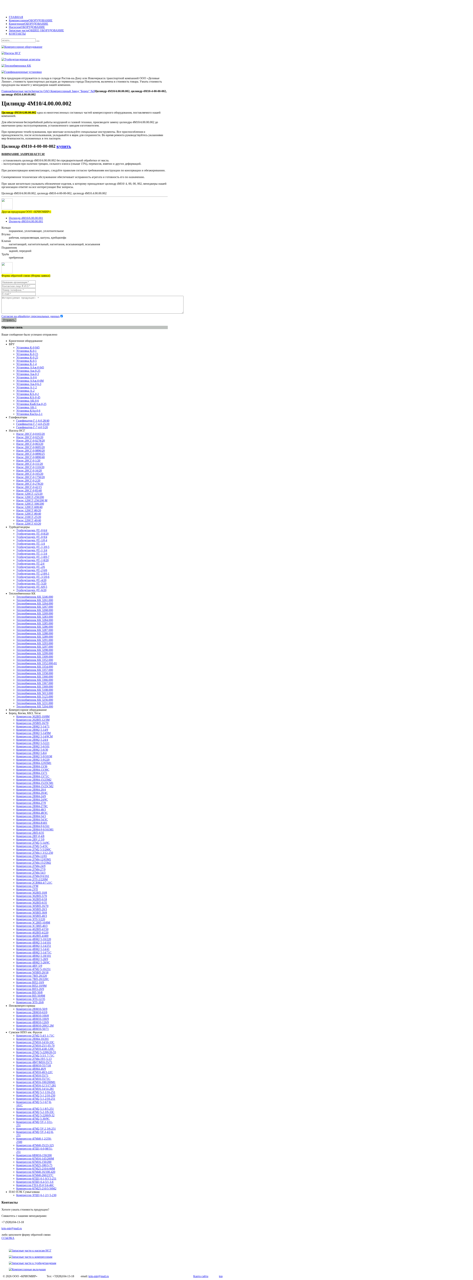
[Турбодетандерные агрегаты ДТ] (112, 59)
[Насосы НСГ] (112, 53)
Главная (6, 91)
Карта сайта (200, 1276)
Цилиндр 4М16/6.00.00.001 (26, 218)
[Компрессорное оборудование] (112, 47)
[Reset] (37, 41)
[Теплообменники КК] (112, 65)
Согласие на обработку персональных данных (30, 316)
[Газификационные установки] (112, 72)
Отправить (9, 320)
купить (64, 146)
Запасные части (21, 91)
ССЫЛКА (7, 1238)
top (221, 1276)
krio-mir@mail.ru (11, 1228)
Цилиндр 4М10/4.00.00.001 (26, 221)
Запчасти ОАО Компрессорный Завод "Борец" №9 (63, 91)
